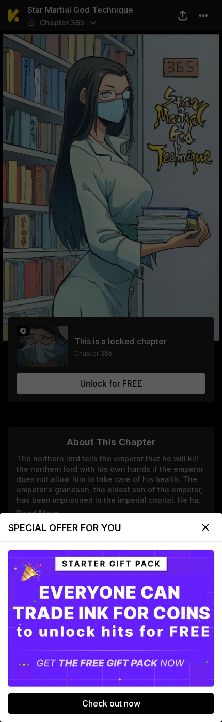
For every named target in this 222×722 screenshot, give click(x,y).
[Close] (205, 527)
